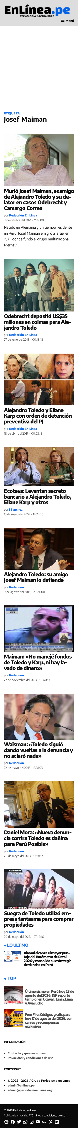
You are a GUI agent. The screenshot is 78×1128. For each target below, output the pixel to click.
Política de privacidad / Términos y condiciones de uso (34, 1115)
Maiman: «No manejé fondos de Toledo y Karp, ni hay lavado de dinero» (38, 662)
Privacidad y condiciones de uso (30, 1058)
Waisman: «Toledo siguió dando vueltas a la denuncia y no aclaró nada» (38, 750)
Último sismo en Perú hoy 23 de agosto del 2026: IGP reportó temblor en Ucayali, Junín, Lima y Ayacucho (49, 997)
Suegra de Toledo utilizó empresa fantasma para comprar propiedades (38, 919)
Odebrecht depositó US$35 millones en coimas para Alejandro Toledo (37, 322)
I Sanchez (15, 509)
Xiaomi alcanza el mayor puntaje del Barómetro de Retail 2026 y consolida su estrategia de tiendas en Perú (47, 959)
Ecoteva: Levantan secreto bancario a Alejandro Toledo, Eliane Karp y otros (37, 496)
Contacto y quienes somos (27, 1053)
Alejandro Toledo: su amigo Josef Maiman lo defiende (36, 577)
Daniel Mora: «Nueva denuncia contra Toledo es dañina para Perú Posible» (38, 838)
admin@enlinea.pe (21, 1085)
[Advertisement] (39, 65)
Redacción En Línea (23, 215)
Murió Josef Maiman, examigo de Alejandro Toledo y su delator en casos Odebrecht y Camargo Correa (39, 199)
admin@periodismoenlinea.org (30, 1090)
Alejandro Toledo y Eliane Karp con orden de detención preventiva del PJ (38, 416)
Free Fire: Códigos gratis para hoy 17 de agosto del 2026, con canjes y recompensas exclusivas (48, 1020)
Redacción (16, 587)
